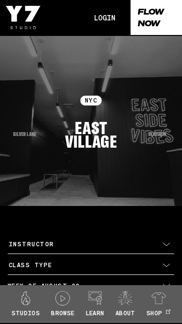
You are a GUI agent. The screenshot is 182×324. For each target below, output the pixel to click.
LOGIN (105, 17)
